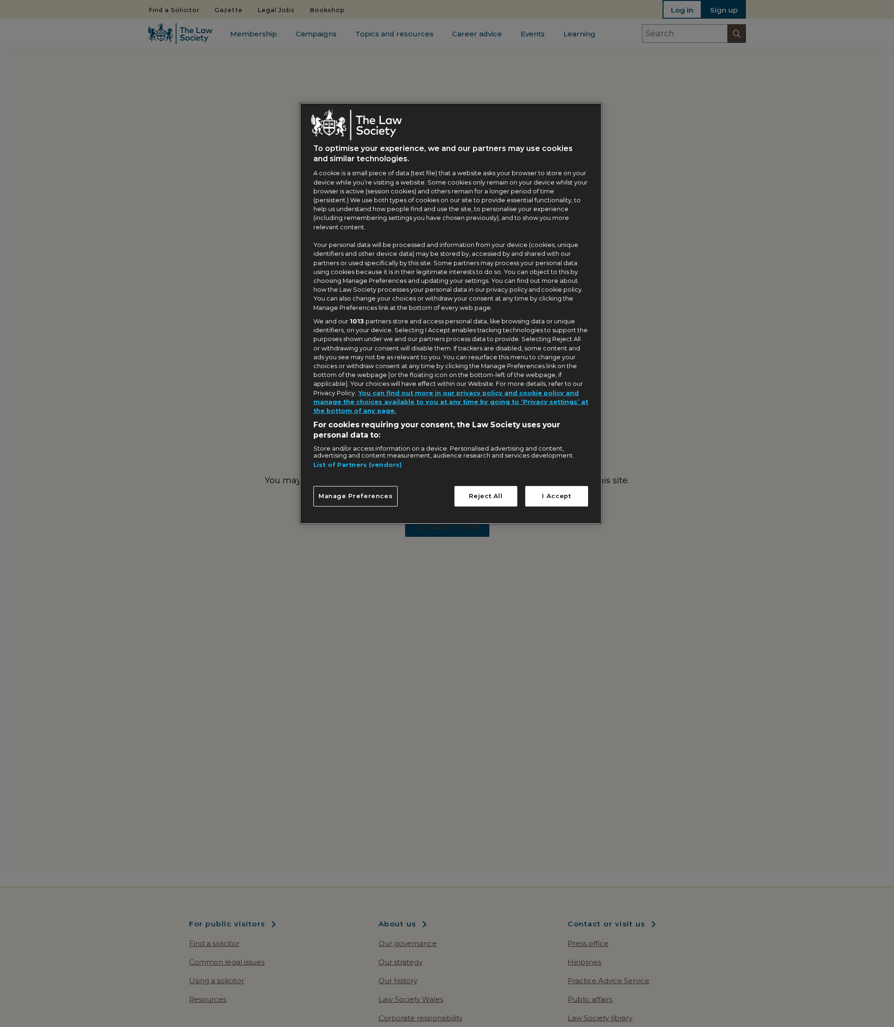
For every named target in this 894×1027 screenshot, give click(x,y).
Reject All (485, 496)
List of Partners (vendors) (357, 465)
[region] (450, 313)
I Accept (556, 496)
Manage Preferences (355, 496)
